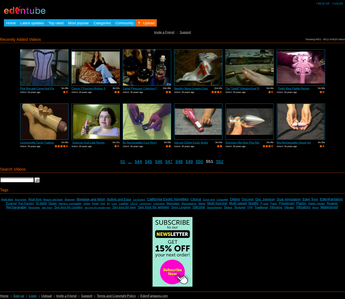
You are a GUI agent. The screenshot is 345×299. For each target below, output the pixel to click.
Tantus (228, 207)
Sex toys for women (153, 207)
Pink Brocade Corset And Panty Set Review (37, 88)
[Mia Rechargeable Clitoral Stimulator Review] (301, 122)
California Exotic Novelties (168, 199)
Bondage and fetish (91, 199)
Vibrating (276, 207)
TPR (250, 207)
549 (189, 161)
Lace (114, 203)
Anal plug (7, 199)
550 (199, 161)
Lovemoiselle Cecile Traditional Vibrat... (37, 142)
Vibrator (289, 207)
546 (158, 161)
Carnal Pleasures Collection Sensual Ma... (140, 88)
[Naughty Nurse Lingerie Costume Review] (198, 67)
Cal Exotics (139, 199)
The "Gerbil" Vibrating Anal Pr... (242, 88)
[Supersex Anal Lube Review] (96, 122)
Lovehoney (145, 203)
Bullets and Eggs (119, 199)
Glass (53, 203)
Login (338, 3)
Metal (201, 203)
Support (185, 32)
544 (138, 161)
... (130, 161)
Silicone (198, 207)
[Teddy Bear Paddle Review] (301, 67)
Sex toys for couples (68, 207)
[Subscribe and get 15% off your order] (172, 285)
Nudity (253, 203)
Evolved (11, 203)
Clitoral (195, 199)
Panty (273, 203)
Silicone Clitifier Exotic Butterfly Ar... (191, 142)
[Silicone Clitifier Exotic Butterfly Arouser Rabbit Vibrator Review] (198, 122)
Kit (108, 203)
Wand (315, 207)
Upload (46, 296)
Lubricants (159, 203)
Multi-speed (238, 203)
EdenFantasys (331, 199)
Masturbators (189, 203)
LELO (134, 203)
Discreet (248, 199)
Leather (124, 203)
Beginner (70, 199)
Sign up (323, 3)
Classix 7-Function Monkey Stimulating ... (88, 88)
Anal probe (21, 199)
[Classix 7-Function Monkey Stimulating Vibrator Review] (96, 67)
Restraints (34, 207)
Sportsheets (214, 207)
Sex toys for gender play (97, 207)
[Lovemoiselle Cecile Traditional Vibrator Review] (44, 122)
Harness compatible (69, 203)
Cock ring (209, 199)
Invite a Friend (164, 32)
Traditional (261, 207)
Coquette (222, 199)
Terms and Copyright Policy (116, 296)
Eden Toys (310, 199)
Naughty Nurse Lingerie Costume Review (191, 88)
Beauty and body (53, 199)
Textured (239, 207)
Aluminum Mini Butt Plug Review (242, 142)
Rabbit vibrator (316, 203)
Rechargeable (16, 207)
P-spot (264, 203)
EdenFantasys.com (154, 296)
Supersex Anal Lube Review (88, 142)
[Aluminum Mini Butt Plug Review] (250, 122)
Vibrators (303, 207)
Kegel (95, 203)
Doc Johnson (265, 199)
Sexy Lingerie (181, 207)
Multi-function (217, 203)
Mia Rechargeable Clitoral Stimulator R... (294, 142)
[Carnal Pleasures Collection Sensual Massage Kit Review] (147, 67)
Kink (102, 203)
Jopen (86, 203)
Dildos (235, 199)
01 (122, 161)
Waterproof (329, 207)
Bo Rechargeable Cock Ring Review (140, 142)
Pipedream (286, 203)
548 (179, 161)
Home (4, 296)
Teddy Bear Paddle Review (293, 88)
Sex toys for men (124, 207)
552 (219, 161)
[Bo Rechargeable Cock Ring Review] (147, 122)
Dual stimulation (289, 199)
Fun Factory (26, 203)
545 (148, 161)
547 (168, 161)
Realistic (332, 203)
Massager (173, 203)
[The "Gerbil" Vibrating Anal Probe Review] (250, 67)
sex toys (47, 207)
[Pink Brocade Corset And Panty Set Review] (44, 67)
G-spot (41, 203)
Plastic (301, 203)
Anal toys (35, 199)
